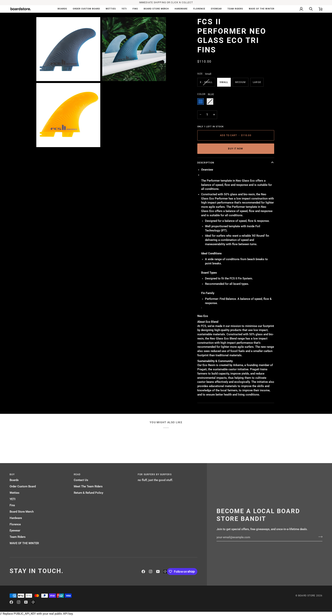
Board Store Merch (22, 511)
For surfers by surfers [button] (154, 474)
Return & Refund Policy (88, 492)
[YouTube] (158, 571)
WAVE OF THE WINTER (24, 543)
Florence (15, 524)
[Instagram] (150, 571)
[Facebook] (143, 571)
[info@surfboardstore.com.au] (165, 571)
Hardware (16, 518)
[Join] (319, 537)
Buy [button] (12, 474)
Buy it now (235, 148)
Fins (12, 505)
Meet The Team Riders (88, 486)
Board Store (306, 595)
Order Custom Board (23, 486)
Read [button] (77, 474)
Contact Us (81, 480)
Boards (14, 480)
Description (205, 162)
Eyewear (15, 530)
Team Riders (18, 537)
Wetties (14, 492)
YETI (12, 499)
